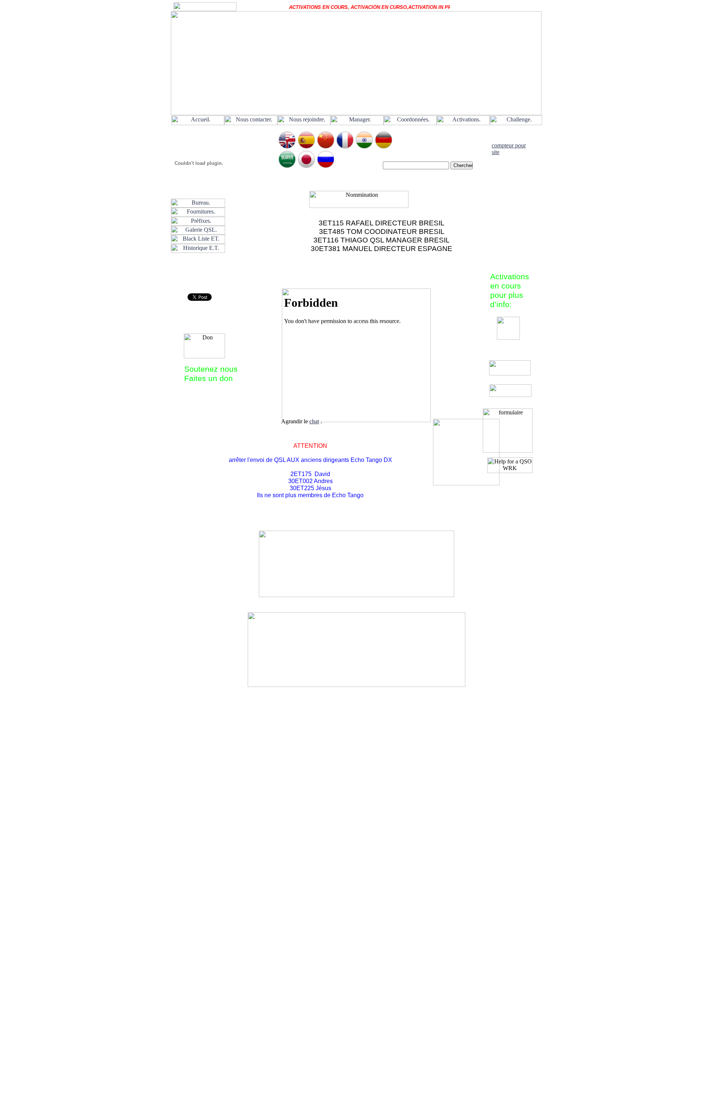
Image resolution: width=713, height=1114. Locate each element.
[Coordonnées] (410, 123)
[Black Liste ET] (198, 241)
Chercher (463, 165)
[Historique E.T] (198, 251)
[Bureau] (198, 205)
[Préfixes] (198, 224)
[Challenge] (516, 123)
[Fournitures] (198, 214)
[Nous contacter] (250, 123)
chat (314, 421)
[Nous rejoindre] (304, 123)
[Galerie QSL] (198, 232)
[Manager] (357, 123)
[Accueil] (197, 123)
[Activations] (463, 123)
